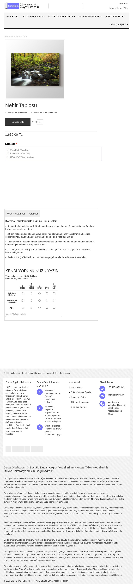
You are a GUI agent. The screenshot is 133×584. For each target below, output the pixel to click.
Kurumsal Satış (78, 397)
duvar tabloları (106, 540)
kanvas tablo (41, 496)
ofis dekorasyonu (26, 540)
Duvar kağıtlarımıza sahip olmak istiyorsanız (23, 508)
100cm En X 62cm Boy (20, 154)
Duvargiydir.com (11, 478)
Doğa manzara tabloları (35, 554)
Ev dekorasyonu (11, 540)
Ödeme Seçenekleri (80, 402)
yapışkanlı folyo (49, 528)
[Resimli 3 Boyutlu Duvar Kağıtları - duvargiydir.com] (22, 6)
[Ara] (80, 6)
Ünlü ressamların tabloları (79, 554)
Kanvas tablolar (21, 557)
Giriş (126, 8)
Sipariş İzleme (115, 8)
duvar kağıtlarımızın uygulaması (37, 522)
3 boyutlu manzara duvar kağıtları (74, 540)
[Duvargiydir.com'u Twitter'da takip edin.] (9, 452)
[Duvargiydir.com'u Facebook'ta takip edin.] (15, 452)
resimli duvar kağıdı (49, 514)
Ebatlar (11, 143)
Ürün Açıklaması (16, 213)
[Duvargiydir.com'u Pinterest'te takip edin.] (34, 452)
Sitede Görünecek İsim (51, 314)
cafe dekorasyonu (47, 540)
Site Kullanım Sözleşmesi (33, 373)
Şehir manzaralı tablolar (56, 554)
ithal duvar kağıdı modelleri (64, 496)
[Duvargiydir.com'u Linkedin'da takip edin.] (27, 452)
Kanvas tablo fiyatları (103, 557)
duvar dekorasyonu (90, 478)
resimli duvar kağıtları (30, 493)
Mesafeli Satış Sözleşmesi (58, 373)
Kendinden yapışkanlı (13, 522)
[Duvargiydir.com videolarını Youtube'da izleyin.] (21, 452)
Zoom (35, 69)
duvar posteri (94, 511)
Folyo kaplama (79, 522)
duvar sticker (117, 496)
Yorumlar (33, 213)
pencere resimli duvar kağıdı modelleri (55, 566)
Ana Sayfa (9, 36)
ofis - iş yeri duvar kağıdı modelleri (90, 566)
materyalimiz (9, 525)
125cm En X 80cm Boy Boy (22, 157)
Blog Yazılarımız (79, 407)
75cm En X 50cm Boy (19, 150)
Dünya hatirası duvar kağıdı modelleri (20, 566)
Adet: (34, 122)
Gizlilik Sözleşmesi (12, 373)
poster (92, 540)
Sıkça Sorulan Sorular (81, 392)
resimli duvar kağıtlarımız (105, 528)
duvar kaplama (47, 511)
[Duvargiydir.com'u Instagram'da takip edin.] (40, 452)
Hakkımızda (76, 387)
